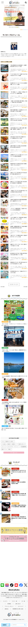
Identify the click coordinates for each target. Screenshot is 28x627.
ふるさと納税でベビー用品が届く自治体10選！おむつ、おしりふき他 (18, 218)
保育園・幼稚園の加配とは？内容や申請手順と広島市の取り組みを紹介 (18, 227)
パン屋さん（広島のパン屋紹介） (9, 444)
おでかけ (16, 503)
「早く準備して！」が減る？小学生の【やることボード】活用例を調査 (18, 92)
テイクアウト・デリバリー (13, 446)
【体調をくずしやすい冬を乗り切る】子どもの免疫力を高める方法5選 (18, 191)
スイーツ (4, 446)
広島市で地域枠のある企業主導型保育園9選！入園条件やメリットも (18, 200)
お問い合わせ (18, 603)
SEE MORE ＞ (25, 71)
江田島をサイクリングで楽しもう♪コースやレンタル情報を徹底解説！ (18, 155)
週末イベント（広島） (6, 449)
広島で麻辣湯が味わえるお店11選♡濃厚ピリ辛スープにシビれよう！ (19, 494)
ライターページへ (14, 284)
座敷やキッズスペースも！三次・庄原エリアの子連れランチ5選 (18, 245)
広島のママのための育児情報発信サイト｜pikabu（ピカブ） (15, 619)
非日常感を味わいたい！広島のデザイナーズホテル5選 (18, 272)
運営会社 (6, 609)
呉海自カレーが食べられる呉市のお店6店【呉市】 (18, 482)
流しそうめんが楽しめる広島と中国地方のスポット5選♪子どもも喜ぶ (18, 518)
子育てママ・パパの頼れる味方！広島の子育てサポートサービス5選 (18, 236)
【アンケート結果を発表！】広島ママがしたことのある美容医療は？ (18, 209)
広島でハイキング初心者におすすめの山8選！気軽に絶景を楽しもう (18, 173)
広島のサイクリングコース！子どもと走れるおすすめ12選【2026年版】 (18, 119)
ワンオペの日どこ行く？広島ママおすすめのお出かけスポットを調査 (18, 74)
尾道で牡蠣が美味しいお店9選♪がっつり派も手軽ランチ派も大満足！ (18, 110)
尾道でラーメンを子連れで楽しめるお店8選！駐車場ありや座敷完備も (18, 182)
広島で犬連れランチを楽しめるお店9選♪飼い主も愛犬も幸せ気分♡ (18, 146)
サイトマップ (20, 606)
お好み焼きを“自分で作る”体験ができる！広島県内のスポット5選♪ (18, 137)
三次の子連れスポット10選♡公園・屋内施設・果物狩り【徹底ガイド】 (18, 128)
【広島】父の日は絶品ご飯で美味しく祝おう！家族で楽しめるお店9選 (18, 101)
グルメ (15, 468)
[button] (9, 27)
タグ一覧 (23, 601)
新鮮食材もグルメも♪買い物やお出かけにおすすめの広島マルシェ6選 (18, 263)
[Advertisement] (14, 563)
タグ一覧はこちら (13, 452)
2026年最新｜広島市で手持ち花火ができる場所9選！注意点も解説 (18, 505)
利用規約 (9, 603)
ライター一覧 (14, 601)
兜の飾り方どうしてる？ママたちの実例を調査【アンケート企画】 (18, 83)
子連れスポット (21, 444)
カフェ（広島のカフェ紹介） (8, 441)
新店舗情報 (23, 446)
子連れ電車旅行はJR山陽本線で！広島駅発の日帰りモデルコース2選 (18, 66)
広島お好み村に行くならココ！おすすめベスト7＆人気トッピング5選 (18, 472)
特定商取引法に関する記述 (18, 609)
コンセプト (5, 601)
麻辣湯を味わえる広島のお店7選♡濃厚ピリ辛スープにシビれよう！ (18, 164)
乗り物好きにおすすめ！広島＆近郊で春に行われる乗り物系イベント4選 (18, 254)
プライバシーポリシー (9, 606)
